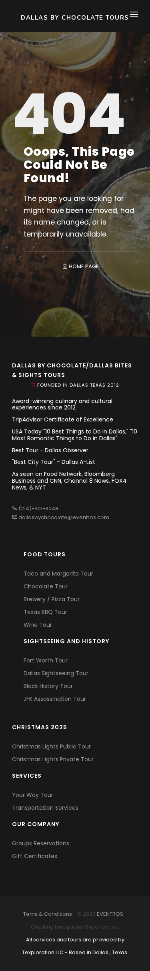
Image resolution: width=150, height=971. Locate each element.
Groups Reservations (40, 843)
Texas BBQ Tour (45, 612)
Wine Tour (38, 625)
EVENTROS (110, 914)
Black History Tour (48, 686)
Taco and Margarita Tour (58, 574)
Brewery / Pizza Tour (52, 599)
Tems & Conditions (47, 914)
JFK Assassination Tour (55, 699)
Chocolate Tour (46, 586)
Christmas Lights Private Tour (53, 759)
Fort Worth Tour (46, 660)
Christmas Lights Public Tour (51, 746)
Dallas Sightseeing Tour (56, 673)
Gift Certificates (34, 856)
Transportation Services (45, 808)
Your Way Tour (32, 795)
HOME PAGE (83, 266)
